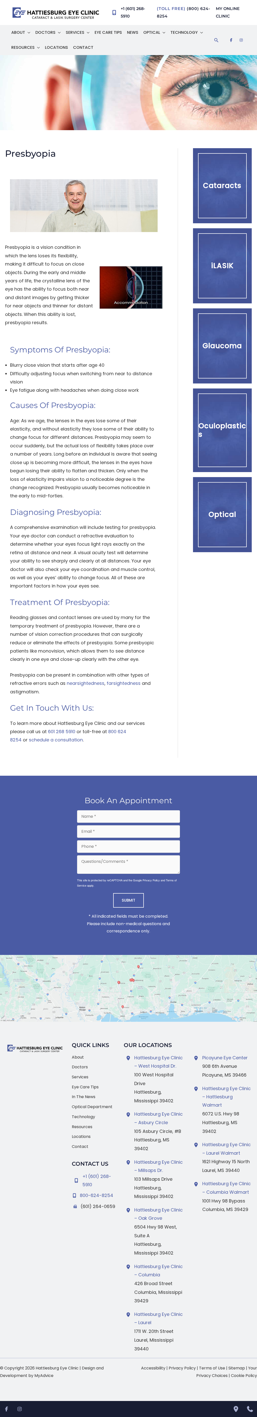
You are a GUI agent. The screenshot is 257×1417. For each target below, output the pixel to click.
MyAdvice (43, 1375)
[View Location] (129, 1058)
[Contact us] (250, 1409)
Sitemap (236, 1368)
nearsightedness (85, 683)
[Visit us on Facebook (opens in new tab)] (231, 40)
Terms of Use (212, 1368)
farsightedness (124, 683)
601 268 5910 (61, 731)
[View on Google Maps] (128, 988)
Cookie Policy (244, 1375)
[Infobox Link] (94, 1194)
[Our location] (236, 1409)
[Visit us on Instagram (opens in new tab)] (241, 40)
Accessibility (153, 1368)
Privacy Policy (151, 880)
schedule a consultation (56, 740)
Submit (128, 900)
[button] (27, 32)
